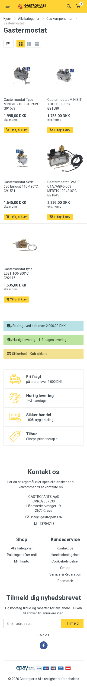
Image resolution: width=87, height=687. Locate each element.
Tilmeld (72, 623)
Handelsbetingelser (65, 555)
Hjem (7, 18)
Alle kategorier (28, 18)
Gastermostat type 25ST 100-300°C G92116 (18, 273)
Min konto (21, 561)
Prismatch (65, 581)
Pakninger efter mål (22, 555)
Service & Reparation (65, 574)
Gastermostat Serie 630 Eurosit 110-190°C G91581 (21, 186)
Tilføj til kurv (18, 130)
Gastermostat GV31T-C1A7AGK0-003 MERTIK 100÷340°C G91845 (64, 188)
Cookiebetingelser (65, 561)
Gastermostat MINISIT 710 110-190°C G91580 (64, 104)
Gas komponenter (59, 18)
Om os (65, 568)
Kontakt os (65, 548)
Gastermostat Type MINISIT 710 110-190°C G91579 (21, 104)
